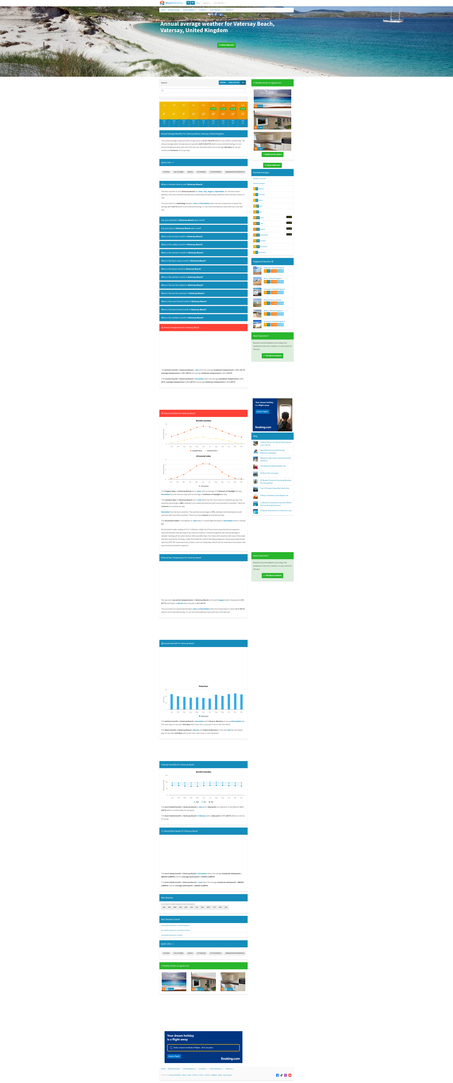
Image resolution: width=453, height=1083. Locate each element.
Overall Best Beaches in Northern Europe (175, 930)
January (261, 189)
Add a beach (227, 1075)
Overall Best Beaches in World (171, 935)
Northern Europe (174, 10)
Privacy (207, 1075)
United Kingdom (188, 10)
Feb (174, 105)
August (262, 229)
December (262, 252)
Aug (233, 105)
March (260, 200)
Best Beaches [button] (219, 3)
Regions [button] (206, 3)
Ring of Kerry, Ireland (272, 300)
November (264, 246)
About (184, 1075)
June (262, 218)
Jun (213, 105)
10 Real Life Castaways (269, 473)
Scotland (202, 10)
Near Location (234, 82)
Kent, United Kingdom (273, 278)
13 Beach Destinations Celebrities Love (276, 510)
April (260, 206)
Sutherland (201, 172)
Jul (223, 105)
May (203, 105)
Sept (208, 907)
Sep (242, 105)
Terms (201, 1075)
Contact (195, 1075)
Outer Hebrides (215, 10)
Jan (164, 105)
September (264, 235)
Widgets (214, 1075)
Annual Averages (259, 183)
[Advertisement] (203, 400)
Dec (226, 907)
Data (189, 1075)
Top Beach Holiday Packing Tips (273, 466)
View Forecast (227, 45)
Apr (193, 105)
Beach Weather (175, 1075)
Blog (198, 3)
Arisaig (190, 172)
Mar (184, 105)
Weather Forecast (259, 178)
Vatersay (229, 10)
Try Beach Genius (273, 355)
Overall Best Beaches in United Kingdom (175, 925)
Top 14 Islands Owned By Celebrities (274, 488)
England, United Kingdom (274, 267)
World (163, 10)
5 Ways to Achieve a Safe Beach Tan (274, 495)
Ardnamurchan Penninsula (235, 172)
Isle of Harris (178, 172)
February (261, 194)
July (261, 223)
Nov (220, 907)
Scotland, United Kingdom (274, 321)
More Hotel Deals (273, 154)
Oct (214, 907)
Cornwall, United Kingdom (274, 289)
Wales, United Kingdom (273, 310)
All (243, 82)
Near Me (223, 82)
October (263, 241)
